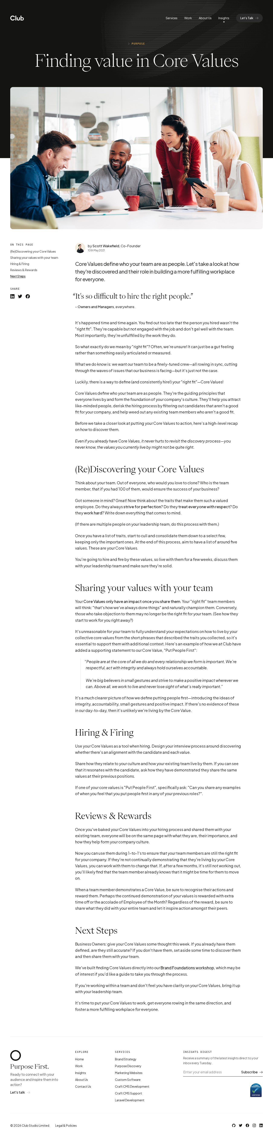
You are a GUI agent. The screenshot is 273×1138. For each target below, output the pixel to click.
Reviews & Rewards (23, 270)
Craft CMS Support (128, 1093)
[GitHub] (233, 1125)
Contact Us (83, 1086)
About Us (205, 18)
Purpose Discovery (128, 1066)
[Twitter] (240, 1125)
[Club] (17, 18)
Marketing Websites (128, 1073)
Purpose (138, 43)
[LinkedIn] (261, 1125)
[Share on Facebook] (28, 296)
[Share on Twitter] (20, 296)
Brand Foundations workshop (187, 967)
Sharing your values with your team (34, 257)
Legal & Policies (66, 1125)
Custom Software (128, 1079)
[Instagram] (254, 1125)
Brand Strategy (125, 1059)
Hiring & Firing (19, 264)
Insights (223, 18)
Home (79, 1059)
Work (188, 18)
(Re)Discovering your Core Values (33, 251)
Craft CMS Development (132, 1086)
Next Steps (18, 276)
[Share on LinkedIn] (12, 296)
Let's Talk (246, 18)
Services (171, 18)
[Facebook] (247, 1125)
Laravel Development (129, 1100)
